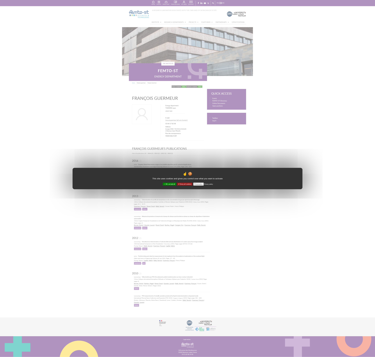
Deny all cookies (185, 184)
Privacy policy (208, 184)
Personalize (198, 184)
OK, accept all (170, 184)
